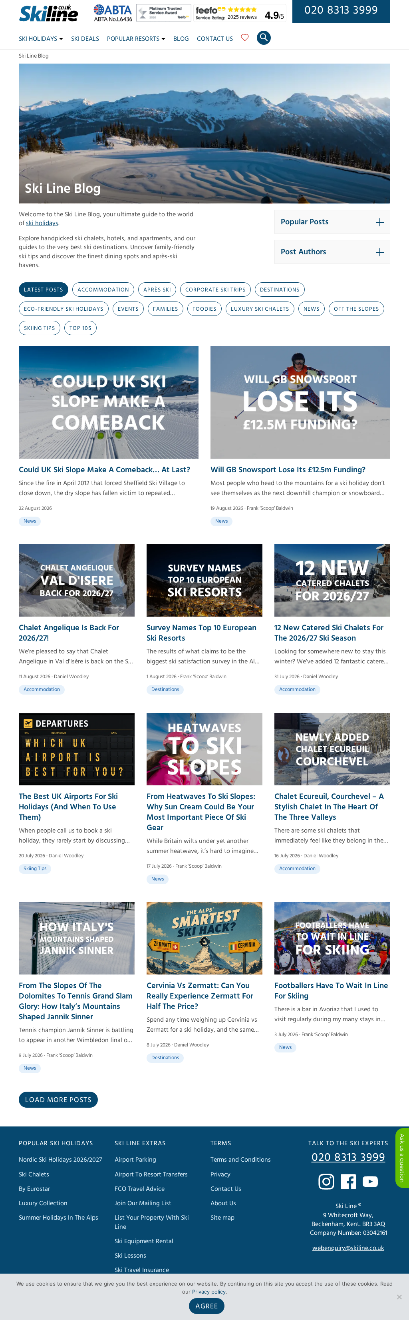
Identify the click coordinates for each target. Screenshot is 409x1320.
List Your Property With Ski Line (152, 1222)
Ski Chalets (34, 1174)
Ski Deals (85, 38)
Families (165, 309)
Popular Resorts (133, 38)
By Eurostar (34, 1188)
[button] (332, 222)
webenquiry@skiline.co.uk (348, 1248)
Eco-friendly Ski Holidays (63, 309)
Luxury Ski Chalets (260, 309)
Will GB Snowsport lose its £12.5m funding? (287, 469)
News (312, 309)
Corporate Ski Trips (215, 290)
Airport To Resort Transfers (151, 1174)
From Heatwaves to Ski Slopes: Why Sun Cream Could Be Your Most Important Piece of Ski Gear (201, 812)
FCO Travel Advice (140, 1188)
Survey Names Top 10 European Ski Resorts (201, 633)
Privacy (220, 1174)
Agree (206, 1306)
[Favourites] (245, 40)
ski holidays (42, 223)
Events (128, 309)
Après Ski (157, 290)
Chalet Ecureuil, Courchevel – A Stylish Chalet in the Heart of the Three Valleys (329, 807)
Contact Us (215, 38)
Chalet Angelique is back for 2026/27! (69, 633)
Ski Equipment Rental (144, 1241)
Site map (222, 1217)
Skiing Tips (39, 328)
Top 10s (80, 328)
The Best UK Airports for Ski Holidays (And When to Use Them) (68, 807)
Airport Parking (135, 1159)
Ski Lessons (130, 1255)
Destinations (280, 290)
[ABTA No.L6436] (114, 19)
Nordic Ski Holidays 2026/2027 (60, 1159)
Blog (181, 38)
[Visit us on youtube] (370, 1182)
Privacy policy (209, 1291)
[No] (399, 1297)
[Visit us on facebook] (348, 1182)
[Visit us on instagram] (326, 1182)
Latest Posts (43, 290)
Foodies (204, 309)
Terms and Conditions (240, 1159)
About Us (223, 1203)
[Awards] (165, 19)
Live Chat (402, 1158)
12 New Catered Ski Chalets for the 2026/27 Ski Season (328, 633)
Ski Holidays (38, 38)
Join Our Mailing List (143, 1203)
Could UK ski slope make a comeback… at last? (104, 469)
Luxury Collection (43, 1203)
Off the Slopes (356, 309)
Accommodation (103, 290)
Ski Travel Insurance (142, 1270)
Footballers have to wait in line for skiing (331, 991)
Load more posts (58, 1100)
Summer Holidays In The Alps (58, 1217)
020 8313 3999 (341, 10)
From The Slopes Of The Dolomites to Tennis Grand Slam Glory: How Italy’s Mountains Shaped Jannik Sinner (76, 1001)
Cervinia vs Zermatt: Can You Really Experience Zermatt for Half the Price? (200, 996)
